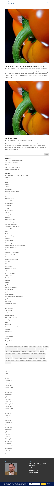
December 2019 (9, 408)
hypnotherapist (36, 68)
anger (6, 182)
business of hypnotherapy (12, 191)
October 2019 (8, 413)
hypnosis (31, 68)
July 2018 (7, 432)
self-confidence (9, 308)
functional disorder (10, 229)
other (6, 270)
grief (6, 233)
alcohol (7, 180)
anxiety (21, 140)
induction (42, 351)
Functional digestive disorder (12, 226)
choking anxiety (9, 198)
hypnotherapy (44, 68)
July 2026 (7, 371)
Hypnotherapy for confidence (12, 167)
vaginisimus (8, 362)
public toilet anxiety (10, 299)
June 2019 (7, 415)
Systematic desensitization (12, 326)
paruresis (7, 280)
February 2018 (9, 439)
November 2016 (9, 443)
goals (6, 231)
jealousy (7, 261)
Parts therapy (8, 278)
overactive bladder (10, 273)
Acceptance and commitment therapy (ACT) (16, 175)
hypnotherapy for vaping (11, 247)
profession (8, 291)
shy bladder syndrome (11, 317)
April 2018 (8, 436)
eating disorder (9, 210)
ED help (19, 348)
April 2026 (8, 378)
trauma (7, 333)
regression (8, 301)
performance (8, 355)
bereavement (8, 189)
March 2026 (8, 380)
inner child (8, 257)
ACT (22, 346)
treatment (44, 360)
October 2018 (8, 427)
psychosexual (15, 358)
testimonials (8, 331)
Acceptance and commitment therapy (13, 346)
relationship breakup (10, 303)
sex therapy (8, 312)
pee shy (7, 282)
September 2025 (9, 394)
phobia (7, 285)
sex (38, 358)
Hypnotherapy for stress (11, 162)
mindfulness (8, 266)
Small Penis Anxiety (11, 138)
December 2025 (9, 387)
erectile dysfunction (24, 68)
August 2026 (8, 369)
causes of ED (45, 346)
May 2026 (8, 376)
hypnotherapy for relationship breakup (15, 245)
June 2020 (8, 399)
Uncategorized (9, 336)
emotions (7, 217)
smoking (7, 320)
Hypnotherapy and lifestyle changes (14, 160)
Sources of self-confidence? (12, 169)
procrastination (9, 289)
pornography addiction (11, 287)
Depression (8, 205)
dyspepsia (7, 208)
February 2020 (9, 404)
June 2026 (8, 373)
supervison (22, 360)
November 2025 (9, 390)
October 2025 (8, 392)
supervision (8, 324)
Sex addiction (8, 310)
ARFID (7, 187)
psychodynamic (9, 294)
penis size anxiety (42, 353)
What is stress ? (9, 165)
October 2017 (8, 441)
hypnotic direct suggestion (12, 252)
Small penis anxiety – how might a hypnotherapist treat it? (24, 66)
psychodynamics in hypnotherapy (14, 296)
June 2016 (7, 453)
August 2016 (8, 448)
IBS (38, 351)
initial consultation (10, 254)
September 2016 (9, 446)
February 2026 (9, 383)
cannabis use (8, 194)
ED (16, 348)
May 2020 (8, 401)
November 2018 (9, 425)
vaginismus (8, 338)
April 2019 (7, 418)
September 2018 (9, 429)
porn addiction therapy (16, 355)
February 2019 (9, 422)
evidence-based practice (11, 222)
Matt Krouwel (10, 68)
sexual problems (9, 315)
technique (7, 329)
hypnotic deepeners (10, 250)
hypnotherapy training (32, 351)
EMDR (7, 212)
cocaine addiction (9, 201)
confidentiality (9, 203)
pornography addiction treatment (38, 355)
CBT (6, 196)
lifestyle (7, 264)
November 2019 (9, 411)
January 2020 (8, 406)
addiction (7, 177)
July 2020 (7, 397)
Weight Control (9, 340)
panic (32, 353)
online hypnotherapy (10, 268)
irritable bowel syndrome (11, 259)
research (7, 305)
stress (6, 322)
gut (6, 351)
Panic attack (8, 275)
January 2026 (8, 385)
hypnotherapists (16, 351)
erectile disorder (32, 348)
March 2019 (8, 420)
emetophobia (8, 215)
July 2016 (7, 450)
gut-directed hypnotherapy (12, 236)
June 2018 (7, 434)
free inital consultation (11, 224)
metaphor (18, 353)
